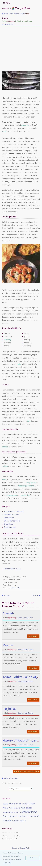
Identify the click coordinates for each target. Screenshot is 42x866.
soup (18, 804)
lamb (36, 816)
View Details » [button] (33, 636)
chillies (5, 466)
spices (29, 808)
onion (4, 480)
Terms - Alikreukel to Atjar (21, 677)
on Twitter (16, 588)
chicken (24, 804)
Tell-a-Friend (8, 24)
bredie (17, 808)
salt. (28, 421)
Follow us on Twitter (10, 778)
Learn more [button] (7, 862)
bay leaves (31, 483)
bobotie (5, 447)
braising (7, 340)
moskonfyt (25, 495)
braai (4, 131)
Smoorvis (6, 595)
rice (11, 808)
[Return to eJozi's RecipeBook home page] (16, 8)
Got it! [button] (32, 858)
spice (22, 820)
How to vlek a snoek (12, 569)
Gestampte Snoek (11, 515)
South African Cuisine (25, 618)
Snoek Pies (8, 524)
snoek (16, 812)
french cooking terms (21, 816)
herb (23, 808)
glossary (8, 820)
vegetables (8, 812)
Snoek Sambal (10, 527)
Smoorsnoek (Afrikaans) (14, 512)
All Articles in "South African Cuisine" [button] (26, 771)
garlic (19, 364)
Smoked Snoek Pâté (12, 521)
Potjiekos (9, 709)
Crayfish (8, 613)
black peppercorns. (26, 486)
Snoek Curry (9, 518)
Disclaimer (15, 848)
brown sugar (12, 495)
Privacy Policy (25, 848)
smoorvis (25, 125)
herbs (16, 821)
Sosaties (35, 595)
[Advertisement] (21, 49)
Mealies (8, 645)
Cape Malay (9, 803)
